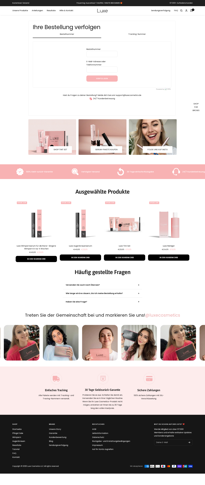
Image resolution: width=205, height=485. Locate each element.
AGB (94, 429)
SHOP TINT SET (60, 149)
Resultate (51, 10)
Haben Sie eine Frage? (76, 301)
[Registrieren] (189, 442)
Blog (51, 441)
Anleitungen (37, 10)
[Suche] (181, 10)
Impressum (97, 445)
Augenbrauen (18, 441)
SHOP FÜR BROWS (196, 107)
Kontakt (16, 457)
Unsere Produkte (20, 10)
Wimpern (16, 437)
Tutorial (15, 449)
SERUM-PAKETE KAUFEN (106, 149)
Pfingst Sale (17, 433)
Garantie (53, 433)
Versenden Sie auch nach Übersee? (83, 285)
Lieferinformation (100, 433)
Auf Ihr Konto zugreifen (102, 449)
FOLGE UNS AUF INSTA (157, 149)
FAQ (176, 10)
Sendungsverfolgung (160, 10)
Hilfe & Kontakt (66, 10)
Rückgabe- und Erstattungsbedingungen (111, 441)
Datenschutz (98, 437)
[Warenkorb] (191, 10)
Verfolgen (102, 78)
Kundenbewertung (57, 437)
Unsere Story (55, 429)
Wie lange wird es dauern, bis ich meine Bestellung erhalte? (94, 293)
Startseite (17, 429)
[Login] (186, 10)
